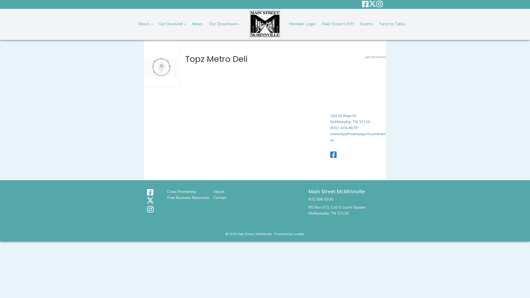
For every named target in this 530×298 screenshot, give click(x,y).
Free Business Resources (188, 197)
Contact (220, 197)
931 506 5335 (320, 199)
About (144, 24)
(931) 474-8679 (344, 127)
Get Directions (375, 57)
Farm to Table (392, 24)
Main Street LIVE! (338, 24)
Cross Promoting (181, 191)
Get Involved (171, 24)
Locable (298, 234)
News (197, 24)
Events (366, 24)
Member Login (302, 24)
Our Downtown (224, 24)
